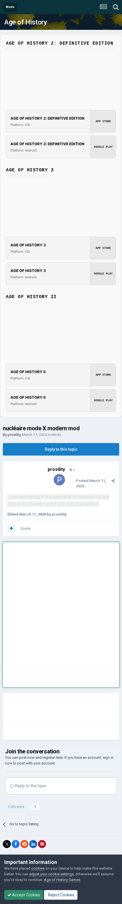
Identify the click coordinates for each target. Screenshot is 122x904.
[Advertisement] (61, 608)
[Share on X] (7, 844)
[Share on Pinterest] (42, 844)
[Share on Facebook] (16, 844)
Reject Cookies (60, 895)
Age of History (25, 22)
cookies (38, 868)
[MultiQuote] (11, 529)
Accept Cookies (25, 895)
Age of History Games (62, 880)
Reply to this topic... (31, 786)
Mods (56, 435)
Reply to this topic (61, 449)
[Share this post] (113, 481)
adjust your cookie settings (51, 874)
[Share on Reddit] (24, 844)
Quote (25, 528)
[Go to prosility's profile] (59, 479)
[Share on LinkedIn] (33, 844)
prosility (14, 435)
